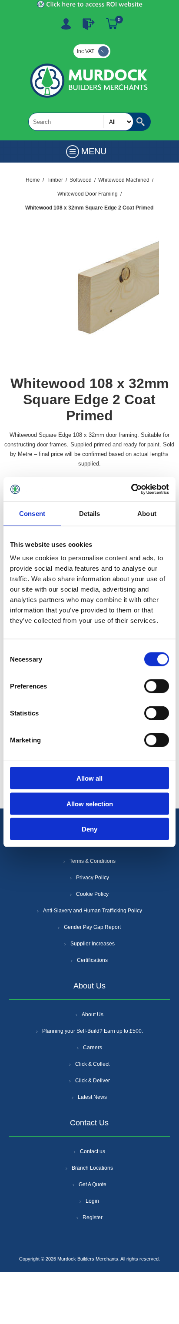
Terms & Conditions (93, 861)
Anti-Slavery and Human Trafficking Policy (92, 911)
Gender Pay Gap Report (92, 927)
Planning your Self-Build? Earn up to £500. (92, 1031)
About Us (92, 1014)
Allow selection (89, 803)
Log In (89, 24)
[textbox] (81, 121)
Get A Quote (92, 1184)
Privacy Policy (92, 878)
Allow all (89, 778)
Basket (112, 24)
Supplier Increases (92, 944)
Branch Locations (92, 1168)
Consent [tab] (32, 513)
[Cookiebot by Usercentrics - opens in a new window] (131, 489)
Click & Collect (92, 1064)
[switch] (156, 686)
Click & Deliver (92, 1081)
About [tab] (146, 513)
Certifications (92, 960)
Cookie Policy (92, 894)
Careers (92, 1048)
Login (92, 1201)
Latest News (92, 1097)
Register (66, 24)
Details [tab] (89, 513)
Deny (89, 829)
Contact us (92, 1151)
